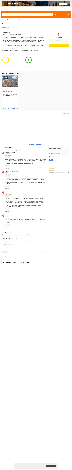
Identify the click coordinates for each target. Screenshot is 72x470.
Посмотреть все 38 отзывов (8, 256)
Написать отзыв (43, 150)
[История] (59, 9)
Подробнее (37, 466)
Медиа (40, 8)
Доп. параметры (58, 14)
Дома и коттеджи (30, 8)
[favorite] (61, 9)
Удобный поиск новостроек (9, 14)
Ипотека (36, 8)
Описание (4, 27)
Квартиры (24, 8)
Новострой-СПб (5, 19)
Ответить (7, 168)
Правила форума (42, 252)
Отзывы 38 (9, 27)
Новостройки (18, 8)
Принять (51, 466)
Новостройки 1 (16, 27)
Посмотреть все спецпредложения (36, 144)
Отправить (5, 252)
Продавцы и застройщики (14, 19)
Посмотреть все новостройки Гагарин (10, 108)
